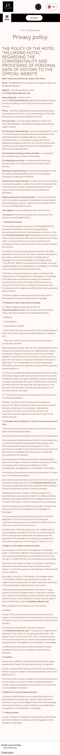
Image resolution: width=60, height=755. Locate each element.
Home (23, 30)
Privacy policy (7, 752)
